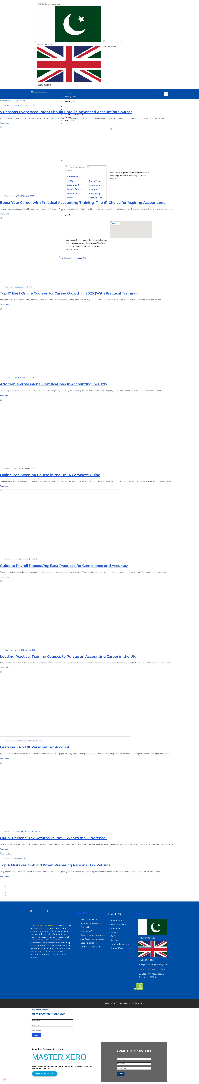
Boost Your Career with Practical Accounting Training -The (95, 189)
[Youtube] (61, 1003)
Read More (70, 197)
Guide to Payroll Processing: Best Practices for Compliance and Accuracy (64, 566)
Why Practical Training (74, 114)
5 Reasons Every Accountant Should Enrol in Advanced (74, 184)
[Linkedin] (55, 1003)
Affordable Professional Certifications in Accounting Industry (53, 384)
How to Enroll (70, 101)
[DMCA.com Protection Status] (139, 989)
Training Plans (70, 97)
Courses (68, 94)
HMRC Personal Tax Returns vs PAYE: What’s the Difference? (53, 838)
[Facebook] (34, 1003)
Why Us (68, 215)
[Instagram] (48, 1003)
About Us (68, 210)
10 (5, 895)
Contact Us (141, 914)
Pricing (68, 106)
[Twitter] (41, 1003)
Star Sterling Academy (41, 925)
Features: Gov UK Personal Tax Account (35, 747)
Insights (68, 160)
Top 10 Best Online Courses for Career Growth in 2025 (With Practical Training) (69, 293)
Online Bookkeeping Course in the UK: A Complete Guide (50, 475)
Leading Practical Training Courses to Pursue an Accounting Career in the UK (68, 656)
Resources (69, 109)
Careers (68, 117)
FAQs (67, 124)
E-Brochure (69, 120)
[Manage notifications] (4, 1080)
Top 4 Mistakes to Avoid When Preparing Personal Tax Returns (55, 865)
